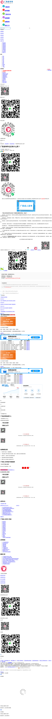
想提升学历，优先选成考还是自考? (8, 561)
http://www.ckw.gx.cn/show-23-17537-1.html (12, 278)
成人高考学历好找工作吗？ (7, 507)
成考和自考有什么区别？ (6, 513)
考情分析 (4, 545)
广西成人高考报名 (20, 660)
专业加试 (4, 524)
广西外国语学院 (5, 542)
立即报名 (2, 333)
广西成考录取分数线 (27, 660)
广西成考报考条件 (35, 660)
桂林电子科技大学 (5, 549)
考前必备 (4, 533)
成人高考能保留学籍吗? (6, 509)
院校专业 (4, 526)
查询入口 (4, 534)
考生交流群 (4, 82)
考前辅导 (2, 35)
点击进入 (17, 505)
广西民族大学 (5, 548)
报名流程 (4, 521)
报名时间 (4, 522)
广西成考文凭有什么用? (6, 556)
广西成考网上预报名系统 (6, 70)
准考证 (3, 532)
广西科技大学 (5, 547)
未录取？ (4, 536)
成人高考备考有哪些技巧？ (7, 514)
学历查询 (4, 79)
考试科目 (4, 525)
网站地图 (3, 661)
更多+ (4, 66)
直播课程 (2, 31)
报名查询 (4, 72)
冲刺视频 (4, 546)
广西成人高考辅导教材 (6, 537)
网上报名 (4, 51)
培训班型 (2, 33)
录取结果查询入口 (11, 469)
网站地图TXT (13, 660)
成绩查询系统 (4, 74)
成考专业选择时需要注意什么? (7, 511)
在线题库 (2, 37)
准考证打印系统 (5, 73)
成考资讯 (4, 48)
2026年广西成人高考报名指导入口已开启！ (10, 559)
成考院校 (4, 43)
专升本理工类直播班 (6, 551)
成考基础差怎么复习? (6, 562)
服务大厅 (4, 52)
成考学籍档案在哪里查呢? (7, 510)
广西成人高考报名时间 (43, 660)
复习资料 (4, 50)
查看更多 (2, 516)
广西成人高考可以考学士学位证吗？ (11, 291)
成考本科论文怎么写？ (4, 505)
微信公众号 (4, 81)
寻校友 (3, 535)
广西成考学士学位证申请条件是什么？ (12, 293)
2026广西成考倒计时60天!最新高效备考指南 (10, 558)
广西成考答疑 (11, 143)
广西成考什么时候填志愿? (7, 557)
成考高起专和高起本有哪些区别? (8, 508)
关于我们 (2, 660)
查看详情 (28, 343)
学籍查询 (4, 78)
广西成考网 (6, 143)
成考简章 (4, 47)
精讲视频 (4, 544)
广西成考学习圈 (3, 503)
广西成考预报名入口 (4, 469)
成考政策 (4, 49)
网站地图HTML (7, 660)
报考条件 (4, 523)
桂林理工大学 (5, 550)
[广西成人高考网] (6, 3)
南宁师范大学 (5, 543)
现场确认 (4, 527)
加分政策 (4, 528)
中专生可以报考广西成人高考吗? (8, 560)
